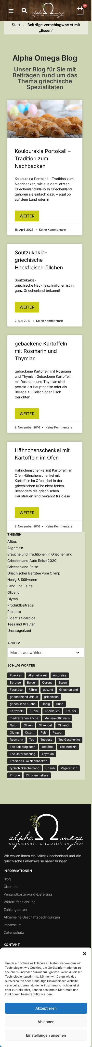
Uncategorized (19, 630)
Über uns (11, 886)
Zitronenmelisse (37, 775)
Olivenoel (45, 725)
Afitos (12, 541)
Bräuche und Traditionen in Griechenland (39, 554)
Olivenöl (13, 592)
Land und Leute (20, 586)
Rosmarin (16, 739)
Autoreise (59, 675)
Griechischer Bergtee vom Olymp (33, 573)
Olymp (12, 599)
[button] (84, 953)
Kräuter (71, 711)
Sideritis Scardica (21, 618)
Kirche (34, 711)
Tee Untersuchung (22, 754)
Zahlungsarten (15, 909)
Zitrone (15, 775)
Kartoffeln (17, 711)
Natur (14, 725)
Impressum (12, 925)
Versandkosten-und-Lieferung (28, 894)
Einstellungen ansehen (46, 1035)
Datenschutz (14, 932)
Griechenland (68, 689)
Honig (46, 704)
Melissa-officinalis (57, 718)
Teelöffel (47, 747)
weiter (27, 215)
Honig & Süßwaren (22, 579)
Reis (43, 732)
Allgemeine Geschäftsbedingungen (32, 917)
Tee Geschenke (69, 739)
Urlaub (50, 768)
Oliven (28, 725)
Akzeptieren (46, 1008)
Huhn (59, 704)
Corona (47, 682)
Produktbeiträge (20, 605)
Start (16, 24)
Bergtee (15, 682)
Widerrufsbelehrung (20, 902)
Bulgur (31, 682)
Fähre (33, 689)
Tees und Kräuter (21, 624)
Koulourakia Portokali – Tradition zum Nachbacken (43, 158)
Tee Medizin (68, 747)
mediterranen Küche (24, 718)
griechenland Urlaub (24, 697)
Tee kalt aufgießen (22, 747)
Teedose (46, 739)
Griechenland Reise (22, 567)
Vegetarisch (69, 768)
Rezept (57, 732)
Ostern (29, 732)
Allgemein (15, 548)
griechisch (51, 697)
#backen (16, 675)
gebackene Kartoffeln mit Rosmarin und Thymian (41, 351)
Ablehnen (46, 1021)
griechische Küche (23, 704)
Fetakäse (16, 689)
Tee (31, 739)
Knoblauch (52, 711)
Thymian (47, 754)
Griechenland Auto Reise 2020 (31, 560)
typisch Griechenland (24, 768)
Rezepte (14, 611)
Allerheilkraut (37, 675)
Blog (7, 879)
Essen (63, 682)
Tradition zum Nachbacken (28, 761)
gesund (48, 689)
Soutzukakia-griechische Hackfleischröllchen (39, 260)
